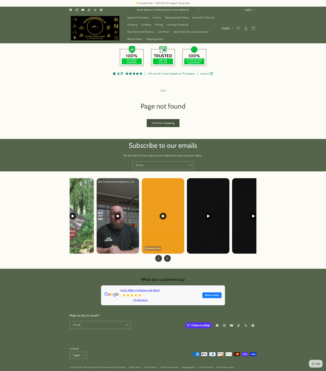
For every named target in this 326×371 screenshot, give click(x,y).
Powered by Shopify (117, 367)
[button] (238, 28)
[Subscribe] (189, 165)
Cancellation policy (225, 367)
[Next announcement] (199, 10)
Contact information (169, 367)
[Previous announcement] (127, 10)
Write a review (212, 295)
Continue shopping (163, 123)
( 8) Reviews (140, 299)
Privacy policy (135, 367)
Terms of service (206, 367)
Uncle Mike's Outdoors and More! (140, 290)
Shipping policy (188, 367)
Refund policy (150, 367)
